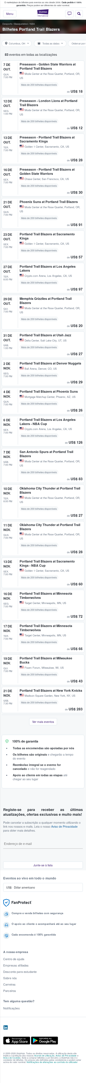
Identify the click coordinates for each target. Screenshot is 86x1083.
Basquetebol (21, 23)
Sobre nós (10, 978)
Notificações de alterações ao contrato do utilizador (52, 1062)
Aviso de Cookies (12, 1057)
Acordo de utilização (44, 1055)
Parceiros (9, 990)
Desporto (7, 23)
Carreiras (9, 984)
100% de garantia (25, 741)
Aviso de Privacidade (64, 826)
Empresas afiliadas (16, 965)
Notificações (11, 1008)
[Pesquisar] (79, 13)
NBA (32, 23)
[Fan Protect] (17, 903)
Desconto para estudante (20, 971)
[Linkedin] (5, 1027)
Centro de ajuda (13, 959)
